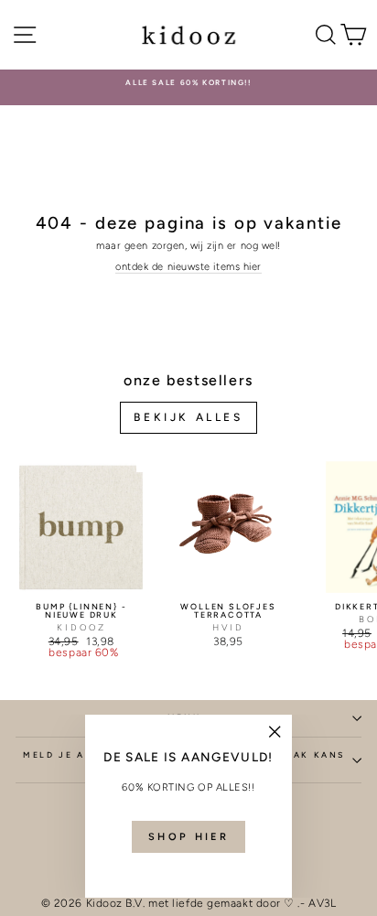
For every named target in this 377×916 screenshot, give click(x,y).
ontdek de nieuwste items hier (188, 267)
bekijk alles (188, 417)
